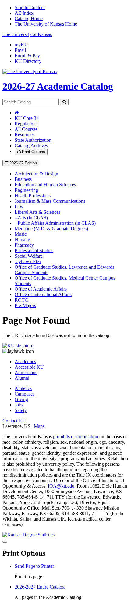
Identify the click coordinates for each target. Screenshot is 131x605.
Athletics (23, 388)
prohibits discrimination (75, 436)
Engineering (26, 190)
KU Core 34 (27, 118)
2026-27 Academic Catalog (57, 86)
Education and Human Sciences (45, 184)
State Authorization (33, 140)
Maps (39, 426)
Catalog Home (29, 18)
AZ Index (24, 13)
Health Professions (33, 195)
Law (19, 206)
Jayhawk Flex (28, 261)
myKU (21, 44)
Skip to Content (30, 7)
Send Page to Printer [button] (34, 566)
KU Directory (28, 61)
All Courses (26, 129)
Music (21, 234)
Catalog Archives (31, 145)
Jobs (19, 404)
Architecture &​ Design (36, 173)
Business (23, 179)
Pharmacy (24, 245)
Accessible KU (29, 367)
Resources (24, 134)
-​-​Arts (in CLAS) (31, 217)
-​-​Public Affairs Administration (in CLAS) (55, 223)
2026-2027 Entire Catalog (40, 586)
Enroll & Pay (27, 55)
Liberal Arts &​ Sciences (37, 212)
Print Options (33, 151)
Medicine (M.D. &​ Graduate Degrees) (51, 228)
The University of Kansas (27, 34)
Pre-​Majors (25, 305)
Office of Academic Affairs (41, 289)
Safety (21, 410)
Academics (25, 361)
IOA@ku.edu (61, 486)
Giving (21, 399)
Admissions (26, 372)
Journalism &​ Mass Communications (50, 201)
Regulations (26, 123)
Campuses (24, 393)
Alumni (22, 378)
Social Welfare (29, 256)
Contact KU (14, 420)
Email (20, 50)
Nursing (22, 239)
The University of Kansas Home (46, 24)
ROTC (21, 299)
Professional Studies (34, 250)
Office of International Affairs (43, 294)
